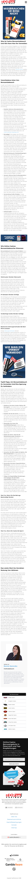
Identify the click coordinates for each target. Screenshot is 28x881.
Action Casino (11, 708)
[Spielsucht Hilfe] (20, 861)
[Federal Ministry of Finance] (10, 861)
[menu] (26, 2)
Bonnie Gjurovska (10, 666)
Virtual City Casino (12, 722)
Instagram (19, 807)
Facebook (9, 807)
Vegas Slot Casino (12, 715)
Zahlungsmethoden (9, 330)
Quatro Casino (11, 704)
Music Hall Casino (12, 718)
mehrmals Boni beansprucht (11, 132)
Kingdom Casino (12, 701)
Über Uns (14, 816)
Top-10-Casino (19, 69)
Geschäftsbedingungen (14, 822)
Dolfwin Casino (11, 729)
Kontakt (14, 825)
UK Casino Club (11, 725)
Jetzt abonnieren (14, 764)
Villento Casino (11, 711)
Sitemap (14, 827)
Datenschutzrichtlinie (14, 819)
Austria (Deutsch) (14, 837)
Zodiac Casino (11, 697)
